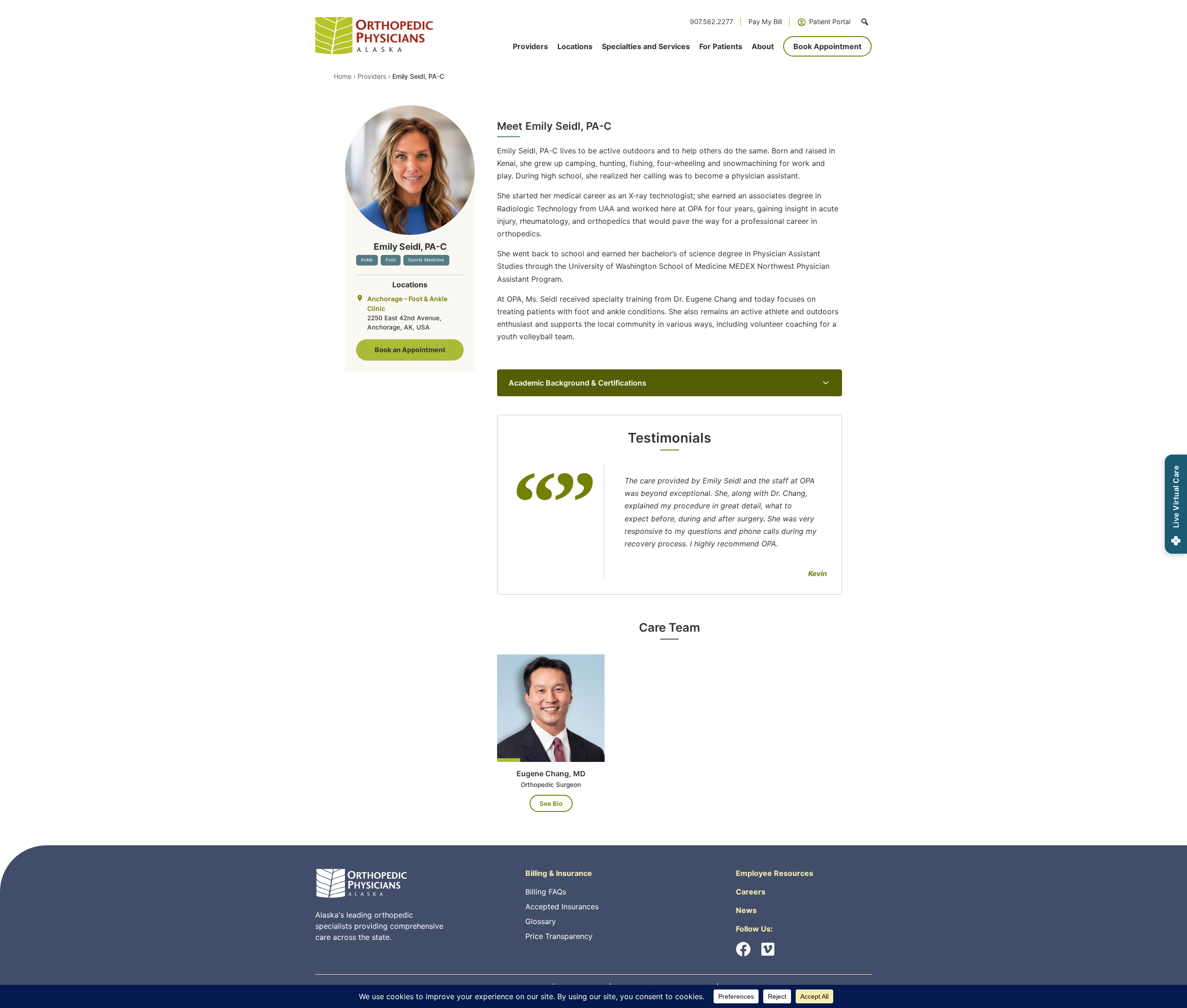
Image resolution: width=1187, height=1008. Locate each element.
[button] (865, 22)
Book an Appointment (410, 350)
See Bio (551, 803)
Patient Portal (829, 21)
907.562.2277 (711, 21)
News (746, 910)
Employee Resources (774, 873)
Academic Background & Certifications (577, 382)
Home (342, 76)
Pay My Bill (765, 21)
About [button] (763, 46)
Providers (371, 76)
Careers (751, 891)
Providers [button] (530, 46)
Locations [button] (575, 46)
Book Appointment (827, 46)
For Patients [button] (720, 46)
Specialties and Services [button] (646, 46)
